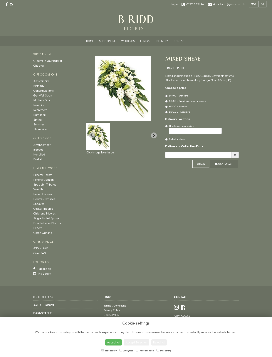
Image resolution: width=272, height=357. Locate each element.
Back (201, 164)
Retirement (40, 110)
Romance (39, 115)
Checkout (39, 65)
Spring (37, 119)
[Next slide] (154, 135)
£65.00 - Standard (178, 95)
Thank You (40, 129)
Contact (180, 41)
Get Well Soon (42, 95)
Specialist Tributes (44, 184)
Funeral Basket (42, 175)
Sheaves (38, 204)
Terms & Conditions (115, 305)
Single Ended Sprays (46, 218)
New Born (39, 105)
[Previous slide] (92, 135)
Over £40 (39, 253)
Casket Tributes (43, 208)
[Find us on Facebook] (8, 4)
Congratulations (43, 90)
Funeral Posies (42, 194)
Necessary (111, 350)
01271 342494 (182, 316)
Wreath (38, 189)
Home (90, 41)
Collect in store (177, 139)
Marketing (166, 350)
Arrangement (42, 145)
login (175, 4)
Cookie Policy (111, 315)
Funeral (145, 41)
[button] (98, 136)
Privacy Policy (112, 310)
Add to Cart (225, 164)
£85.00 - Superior (178, 106)
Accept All (113, 342)
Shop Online (107, 41)
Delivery (162, 41)
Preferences (146, 350)
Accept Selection (136, 342)
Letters (37, 228)
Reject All (159, 342)
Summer (38, 124)
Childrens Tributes (44, 213)
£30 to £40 (40, 248)
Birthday (38, 86)
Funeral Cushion (43, 179)
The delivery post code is (181, 126)
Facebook (44, 269)
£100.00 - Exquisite (179, 111)
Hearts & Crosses (44, 199)
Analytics (128, 350)
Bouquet (38, 149)
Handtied (39, 154)
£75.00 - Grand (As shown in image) (187, 101)
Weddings (128, 41)
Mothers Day (41, 100)
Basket (37, 159)
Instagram (44, 273)
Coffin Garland (42, 233)
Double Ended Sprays (47, 223)
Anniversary (41, 81)
